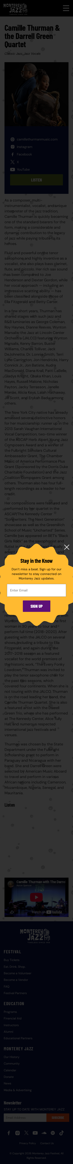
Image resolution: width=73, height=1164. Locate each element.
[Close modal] (66, 547)
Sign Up (37, 606)
